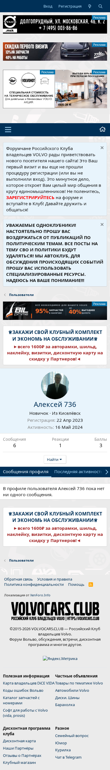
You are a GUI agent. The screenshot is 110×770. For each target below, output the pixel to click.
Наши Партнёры (18, 748)
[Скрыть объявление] (101, 148)
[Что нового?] (89, 6)
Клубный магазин (19, 762)
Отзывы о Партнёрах (22, 755)
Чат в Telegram (68, 757)
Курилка (63, 749)
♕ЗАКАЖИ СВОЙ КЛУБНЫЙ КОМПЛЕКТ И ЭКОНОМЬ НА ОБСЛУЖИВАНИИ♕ (55, 335)
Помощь (76, 584)
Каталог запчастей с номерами (21, 700)
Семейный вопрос (72, 735)
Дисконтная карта (19, 740)
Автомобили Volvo (72, 690)
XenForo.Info (40, 595)
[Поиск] (100, 6)
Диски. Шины (67, 697)
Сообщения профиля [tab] (25, 471)
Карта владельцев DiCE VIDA (29, 683)
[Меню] (8, 129)
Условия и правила (54, 579)
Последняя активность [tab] (78, 471)
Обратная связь (18, 579)
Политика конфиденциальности (34, 584)
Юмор (61, 742)
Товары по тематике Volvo (79, 683)
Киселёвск (70, 413)
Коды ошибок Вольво (23, 690)
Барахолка (65, 704)
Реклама (99, 17)
